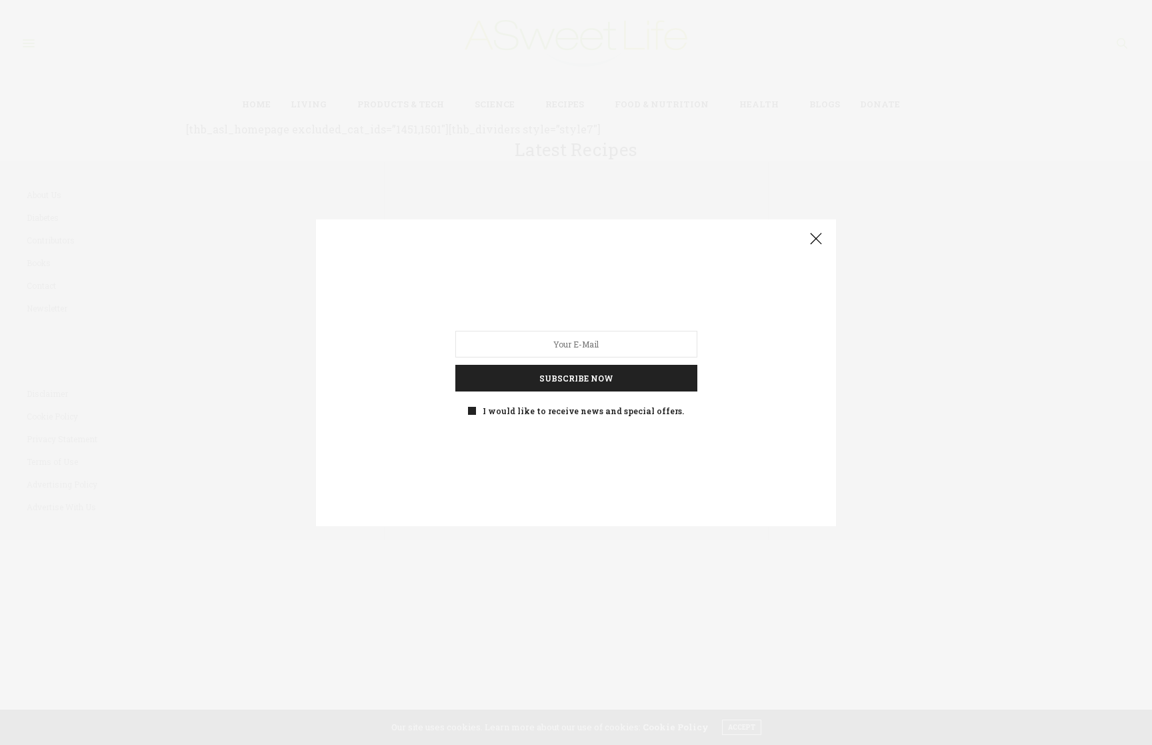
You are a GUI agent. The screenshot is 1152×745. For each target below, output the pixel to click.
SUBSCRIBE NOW (576, 377)
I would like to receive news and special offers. (583, 410)
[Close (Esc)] (816, 239)
